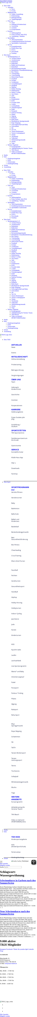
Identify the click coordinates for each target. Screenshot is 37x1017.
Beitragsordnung (16, 17)
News (13, 9)
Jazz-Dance (14, 94)
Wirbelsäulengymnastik (18, 140)
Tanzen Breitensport (17, 131)
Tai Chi (13, 129)
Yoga (13, 143)
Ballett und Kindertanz (18, 65)
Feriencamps (11, 162)
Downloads (14, 51)
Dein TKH (7, 6)
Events (13, 11)
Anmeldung (7, 167)
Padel (13, 109)
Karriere (10, 31)
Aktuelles (10, 7)
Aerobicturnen (15, 60)
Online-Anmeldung (17, 14)
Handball (14, 85)
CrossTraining (15, 75)
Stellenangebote (16, 33)
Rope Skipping (15, 123)
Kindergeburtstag (13, 163)
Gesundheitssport (16, 84)
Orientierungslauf (16, 107)
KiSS (13, 101)
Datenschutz (32, 987)
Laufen (13, 104)
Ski (12, 128)
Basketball (14, 67)
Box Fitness (14, 72)
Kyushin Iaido (15, 102)
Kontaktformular (16, 46)
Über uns (10, 21)
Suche (2, 867)
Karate (13, 97)
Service (10, 45)
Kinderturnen (15, 99)
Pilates (13, 114)
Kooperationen (15, 29)
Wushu (13, 141)
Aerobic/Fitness (16, 58)
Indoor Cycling (15, 92)
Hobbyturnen (15, 90)
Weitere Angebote (13, 145)
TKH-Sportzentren (17, 39)
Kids (5, 157)
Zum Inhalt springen (6, 1)
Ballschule (14, 63)
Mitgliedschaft (12, 12)
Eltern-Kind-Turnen (17, 77)
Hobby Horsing (16, 89)
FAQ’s (13, 50)
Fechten (13, 80)
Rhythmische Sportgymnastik (20, 121)
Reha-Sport (14, 119)
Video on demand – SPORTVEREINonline (18, 152)
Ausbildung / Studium (18, 36)
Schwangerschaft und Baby (19, 124)
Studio (6, 155)
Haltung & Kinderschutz (18, 24)
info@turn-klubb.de (11, 963)
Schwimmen (15, 126)
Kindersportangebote (14, 158)
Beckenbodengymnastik (18, 68)
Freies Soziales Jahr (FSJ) (19, 34)
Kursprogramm (15, 146)
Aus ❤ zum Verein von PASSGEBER (25, 990)
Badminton (14, 62)
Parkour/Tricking (16, 112)
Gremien (14, 28)
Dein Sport (7, 55)
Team (13, 22)
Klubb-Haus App (16, 48)
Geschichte (14, 26)
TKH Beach (15, 150)
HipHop (13, 87)
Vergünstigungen (16, 19)
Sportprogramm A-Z (14, 56)
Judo (12, 95)
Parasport (14, 111)
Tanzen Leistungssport (18, 133)
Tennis (13, 135)
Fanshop (14, 53)
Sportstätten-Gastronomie (19, 43)
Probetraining (15, 16)
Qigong (13, 116)
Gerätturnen (14, 82)
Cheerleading (15, 73)
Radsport (14, 118)
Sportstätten (11, 38)
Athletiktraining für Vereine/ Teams (21, 148)
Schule (6, 165)
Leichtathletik (15, 106)
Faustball (14, 79)
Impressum (24, 987)
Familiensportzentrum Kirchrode (21, 41)
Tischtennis (14, 136)
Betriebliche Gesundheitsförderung (21, 70)
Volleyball (14, 138)
